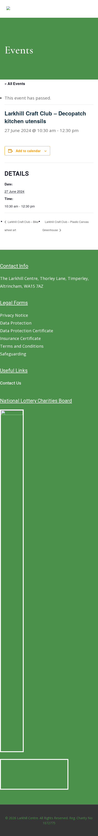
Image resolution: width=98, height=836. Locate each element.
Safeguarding (13, 354)
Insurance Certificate (20, 338)
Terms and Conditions (22, 346)
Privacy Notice (14, 315)
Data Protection (15, 323)
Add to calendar (28, 150)
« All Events (15, 83)
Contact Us (10, 383)
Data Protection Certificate (26, 330)
